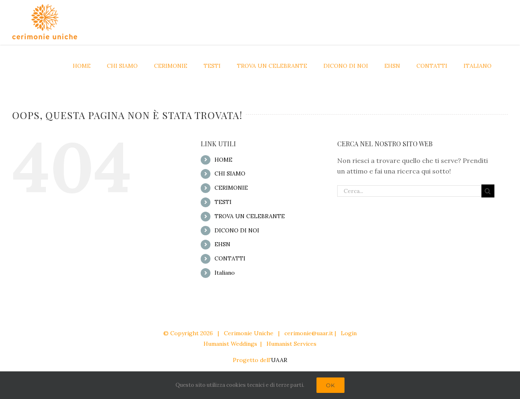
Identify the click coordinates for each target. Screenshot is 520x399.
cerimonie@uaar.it (308, 333)
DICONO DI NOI (236, 230)
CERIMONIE (231, 187)
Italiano (224, 272)
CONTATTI (229, 258)
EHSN (222, 244)
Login (349, 333)
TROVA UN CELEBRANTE (249, 216)
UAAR (279, 360)
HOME (223, 159)
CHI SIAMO (229, 173)
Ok (330, 385)
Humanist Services (291, 343)
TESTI (223, 202)
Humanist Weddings (230, 343)
